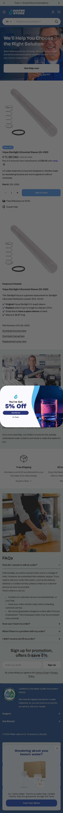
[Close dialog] (60, 387)
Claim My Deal (15, 413)
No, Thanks (16, 417)
